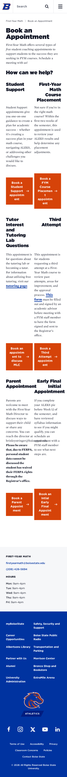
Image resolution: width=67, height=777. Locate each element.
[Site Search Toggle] (46, 6)
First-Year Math (14, 21)
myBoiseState (15, 623)
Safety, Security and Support (47, 625)
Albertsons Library (18, 646)
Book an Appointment (40, 21)
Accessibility (37, 744)
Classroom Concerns (26, 750)
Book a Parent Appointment (16, 504)
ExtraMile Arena (44, 677)
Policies (48, 750)
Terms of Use (17, 744)
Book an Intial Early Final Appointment (45, 504)
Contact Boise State (33, 756)
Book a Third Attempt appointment (45, 357)
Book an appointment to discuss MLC (16, 357)
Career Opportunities (15, 637)
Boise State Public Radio (45, 637)
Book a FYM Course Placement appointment (45, 191)
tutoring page (16, 286)
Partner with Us (16, 658)
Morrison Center (44, 658)
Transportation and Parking (46, 648)
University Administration (15, 679)
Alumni (10, 666)
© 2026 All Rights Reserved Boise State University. (33, 767)
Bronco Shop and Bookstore (45, 668)
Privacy (53, 744)
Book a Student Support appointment (16, 191)
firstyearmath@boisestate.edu (25, 563)
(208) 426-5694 (16, 569)
